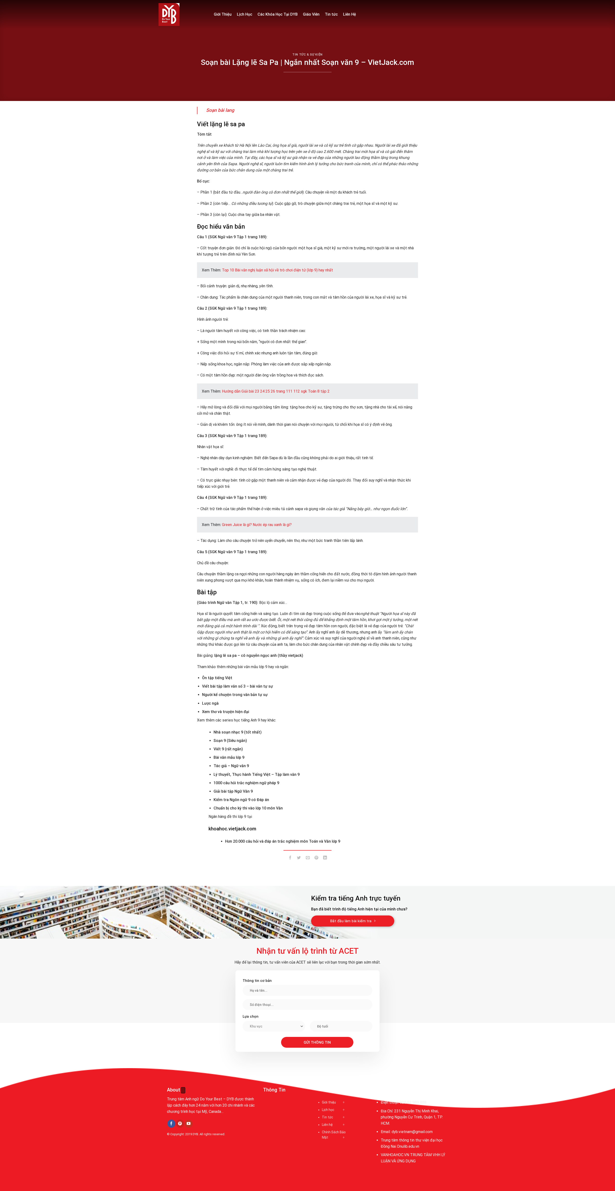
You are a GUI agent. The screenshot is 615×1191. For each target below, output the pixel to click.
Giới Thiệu (223, 14)
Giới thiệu (329, 1102)
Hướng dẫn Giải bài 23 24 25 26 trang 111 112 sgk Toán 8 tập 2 (276, 391)
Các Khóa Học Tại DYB (278, 14)
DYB (195, 1134)
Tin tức (331, 14)
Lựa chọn (250, 1016)
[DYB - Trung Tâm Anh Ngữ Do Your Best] (183, 14)
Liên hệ (327, 1125)
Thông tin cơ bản (257, 980)
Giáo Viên (311, 14)
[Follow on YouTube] (189, 1124)
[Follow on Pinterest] (180, 1124)
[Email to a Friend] (308, 858)
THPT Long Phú (181, 1156)
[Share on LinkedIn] (325, 858)
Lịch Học (244, 14)
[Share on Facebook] (290, 858)
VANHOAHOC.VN (395, 1155)
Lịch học (328, 1110)
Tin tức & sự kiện (307, 54)
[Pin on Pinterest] (316, 858)
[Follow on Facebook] (171, 1124)
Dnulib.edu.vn (408, 1146)
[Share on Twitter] (299, 858)
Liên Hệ (349, 14)
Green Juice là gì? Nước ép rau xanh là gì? (257, 524)
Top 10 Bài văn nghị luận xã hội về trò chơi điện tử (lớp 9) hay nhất (277, 270)
